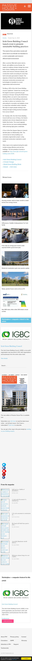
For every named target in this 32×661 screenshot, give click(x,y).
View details (7, 621)
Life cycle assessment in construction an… (21, 514)
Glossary (24, 640)
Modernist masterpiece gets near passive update (15, 268)
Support (16, 644)
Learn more (14, 659)
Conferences (5, 618)
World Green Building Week (12, 164)
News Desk (10, 33)
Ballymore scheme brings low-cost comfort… (20, 555)
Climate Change (9, 162)
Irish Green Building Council (12, 159)
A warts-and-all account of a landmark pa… (19, 500)
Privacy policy (14, 636)
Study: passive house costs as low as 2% (13, 289)
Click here (11, 425)
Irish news (13, 167)
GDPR (12, 640)
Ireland (6, 167)
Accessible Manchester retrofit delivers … (19, 542)
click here (13, 421)
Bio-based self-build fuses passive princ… (20, 524)
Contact (23, 636)
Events (4, 38)
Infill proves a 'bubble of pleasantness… (18, 490)
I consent (26, 658)
